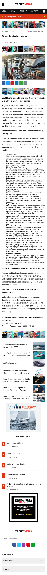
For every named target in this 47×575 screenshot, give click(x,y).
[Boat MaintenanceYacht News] (23, 4)
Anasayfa (5, 31)
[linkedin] (12, 83)
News (12, 31)
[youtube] (28, 545)
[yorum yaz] (25, 83)
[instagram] (23, 545)
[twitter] (8, 83)
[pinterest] (17, 83)
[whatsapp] (33, 545)
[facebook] (4, 83)
